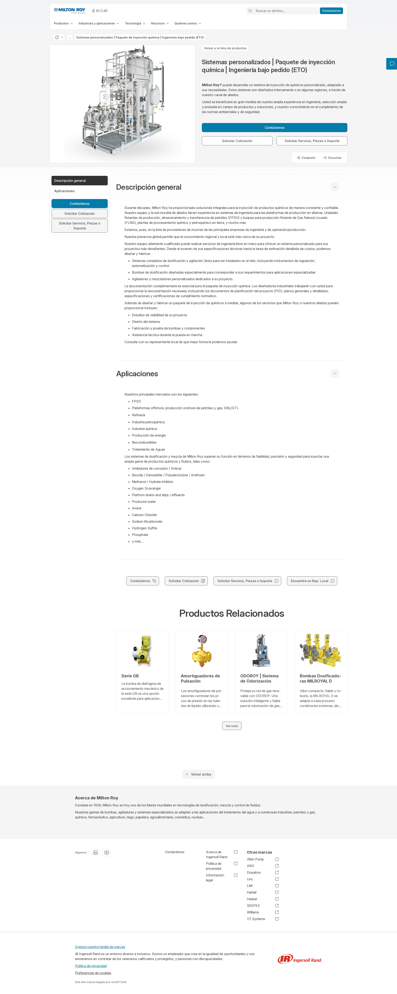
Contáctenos (174, 852)
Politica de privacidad (91, 966)
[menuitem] (64, 23)
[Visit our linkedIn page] (95, 852)
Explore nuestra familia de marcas (100, 947)
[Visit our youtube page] (107, 852)
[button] (231, 187)
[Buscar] (250, 10)
